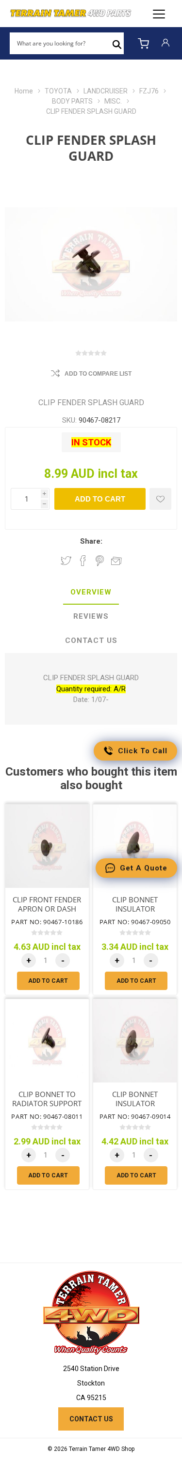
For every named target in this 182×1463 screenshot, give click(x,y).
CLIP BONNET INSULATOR (135, 904)
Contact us (91, 1419)
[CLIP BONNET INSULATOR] (135, 846)
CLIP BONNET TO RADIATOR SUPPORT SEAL (47, 1103)
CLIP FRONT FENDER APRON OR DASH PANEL (47, 908)
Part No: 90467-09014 (135, 1116)
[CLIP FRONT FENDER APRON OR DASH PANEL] (47, 846)
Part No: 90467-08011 (47, 1116)
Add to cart (100, 499)
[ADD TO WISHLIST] (160, 499)
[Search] (117, 43)
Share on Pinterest (100, 560)
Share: (91, 541)
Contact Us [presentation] (91, 640)
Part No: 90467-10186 (47, 921)
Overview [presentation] (91, 592)
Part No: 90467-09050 (135, 921)
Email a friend (116, 560)
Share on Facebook (83, 560)
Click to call (142, 751)
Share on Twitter (66, 560)
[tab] (91, 592)
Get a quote (143, 868)
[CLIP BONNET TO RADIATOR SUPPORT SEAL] (47, 1040)
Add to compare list (98, 373)
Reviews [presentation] (91, 616)
